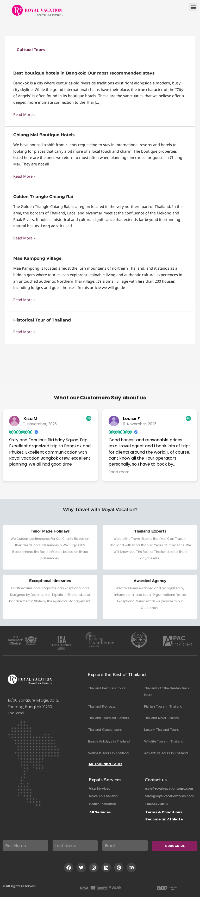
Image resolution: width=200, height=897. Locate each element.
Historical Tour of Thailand (42, 320)
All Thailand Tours (105, 764)
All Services (100, 812)
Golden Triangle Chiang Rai (43, 196)
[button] (193, 7)
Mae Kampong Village (37, 258)
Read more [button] (119, 471)
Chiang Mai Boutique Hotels (44, 134)
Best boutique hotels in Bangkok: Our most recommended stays (84, 73)
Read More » (24, 114)
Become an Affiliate (164, 819)
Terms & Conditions (163, 812)
